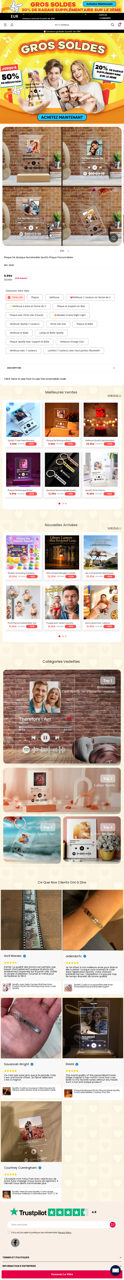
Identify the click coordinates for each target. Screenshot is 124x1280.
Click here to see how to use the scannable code (35, 379)
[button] (5, 25)
